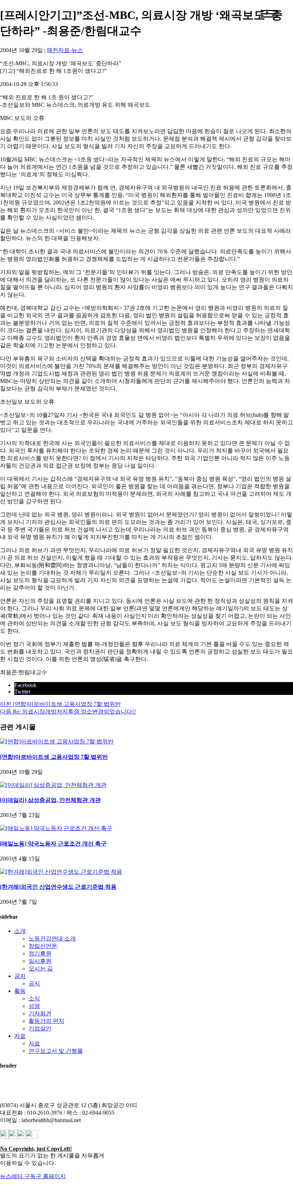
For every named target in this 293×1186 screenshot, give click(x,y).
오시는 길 (41, 968)
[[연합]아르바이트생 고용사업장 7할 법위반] (57, 741)
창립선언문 (43, 946)
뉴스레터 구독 (18, 1176)
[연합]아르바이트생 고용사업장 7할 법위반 (54, 757)
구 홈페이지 (51, 1176)
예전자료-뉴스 (65, 50)
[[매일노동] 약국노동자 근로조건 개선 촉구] (56, 828)
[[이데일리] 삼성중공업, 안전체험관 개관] (53, 785)
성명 (34, 1006)
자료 (20, 1036)
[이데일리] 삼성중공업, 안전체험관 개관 (50, 800)
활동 (20, 991)
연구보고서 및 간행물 (56, 1051)
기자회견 (40, 1013)
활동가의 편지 (46, 1021)
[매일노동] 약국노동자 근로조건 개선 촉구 (53, 844)
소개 (20, 931)
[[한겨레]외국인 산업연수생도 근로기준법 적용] (61, 872)
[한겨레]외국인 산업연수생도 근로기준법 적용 (58, 887)
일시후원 (40, 961)
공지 (20, 976)
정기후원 (40, 953)
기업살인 (40, 1028)
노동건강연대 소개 (52, 938)
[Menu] (269, 14)
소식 (34, 998)
